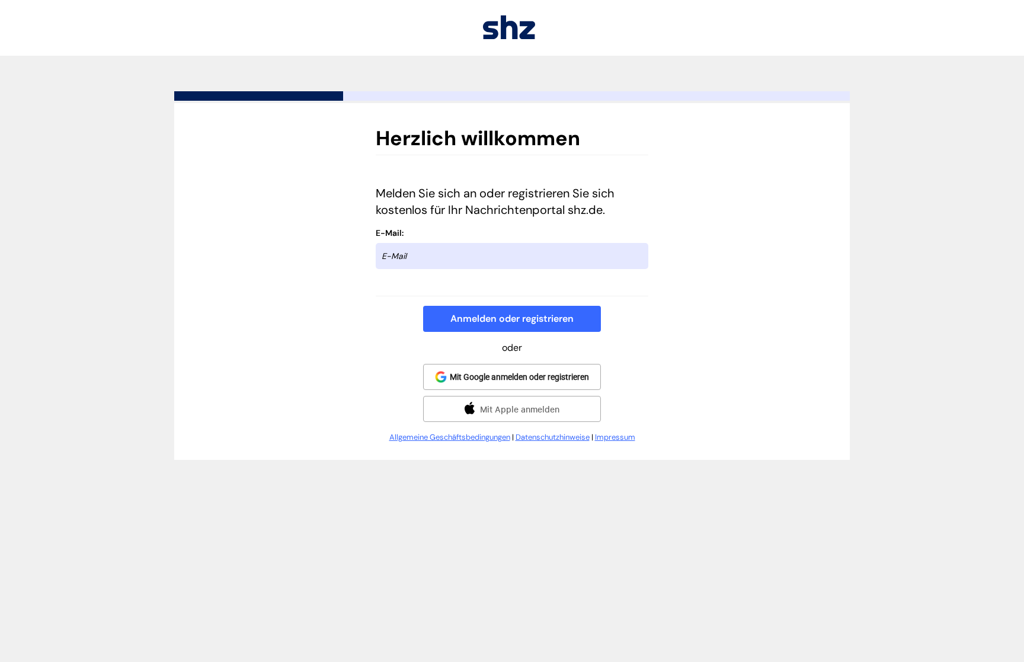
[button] (512, 319)
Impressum (615, 437)
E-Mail (389, 233)
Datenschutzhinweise (553, 437)
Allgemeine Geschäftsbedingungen (449, 437)
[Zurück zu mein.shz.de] (509, 36)
